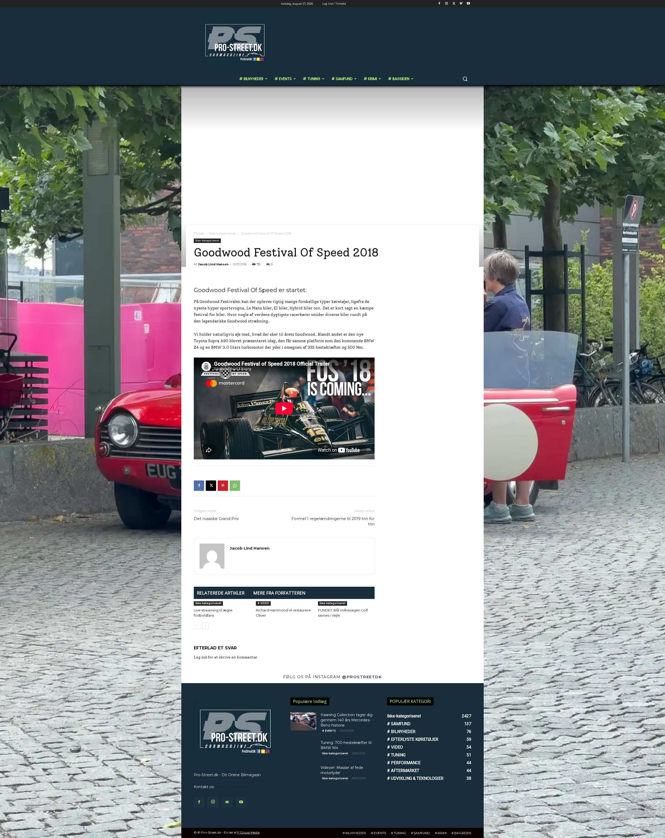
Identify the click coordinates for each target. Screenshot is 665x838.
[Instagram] (447, 4)
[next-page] (205, 626)
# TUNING (398, 833)
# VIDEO (263, 603)
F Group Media (248, 832)
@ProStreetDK (362, 676)
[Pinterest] (223, 485)
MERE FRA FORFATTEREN (279, 593)
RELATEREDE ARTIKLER (220, 593)
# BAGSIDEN (461, 833)
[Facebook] (439, 4)
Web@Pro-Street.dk (233, 786)
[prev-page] (197, 626)
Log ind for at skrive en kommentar (225, 657)
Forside (199, 233)
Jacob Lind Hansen (213, 264)
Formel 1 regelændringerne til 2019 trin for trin (333, 521)
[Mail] (227, 802)
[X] (454, 4)
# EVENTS (329, 731)
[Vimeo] (461, 4)
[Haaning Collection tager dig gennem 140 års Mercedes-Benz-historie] (303, 721)
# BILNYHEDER (354, 833)
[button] (465, 78)
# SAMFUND (420, 833)
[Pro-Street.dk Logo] (235, 42)
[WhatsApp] (235, 485)
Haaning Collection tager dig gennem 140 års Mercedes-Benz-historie (347, 720)
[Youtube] (468, 4)
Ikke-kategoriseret (222, 233)
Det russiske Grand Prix (216, 518)
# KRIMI (441, 833)
